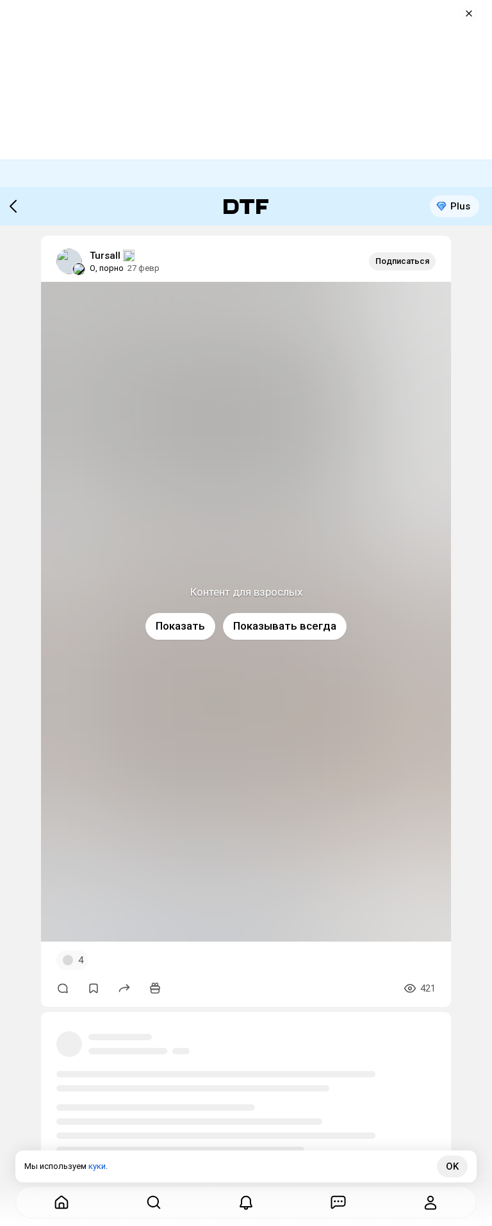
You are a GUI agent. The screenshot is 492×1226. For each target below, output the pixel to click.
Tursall (105, 255)
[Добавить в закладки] (93, 988)
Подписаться (402, 261)
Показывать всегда (284, 625)
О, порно (107, 268)
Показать (180, 625)
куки (97, 1166)
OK (452, 1166)
